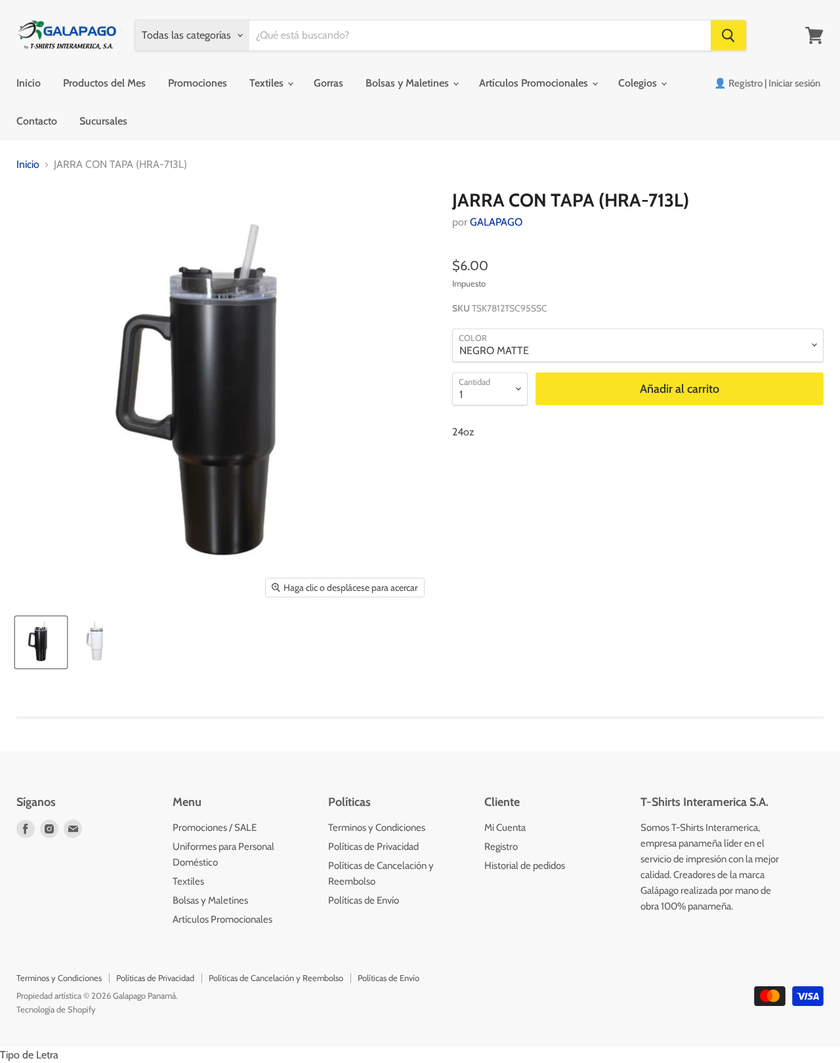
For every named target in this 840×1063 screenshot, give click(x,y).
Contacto (36, 121)
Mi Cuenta (505, 827)
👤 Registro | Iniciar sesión (767, 83)
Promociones (197, 83)
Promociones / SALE (215, 827)
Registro (501, 846)
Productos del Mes (104, 83)
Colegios (639, 83)
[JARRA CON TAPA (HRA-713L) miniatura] (41, 642)
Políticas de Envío (363, 900)
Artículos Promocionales (535, 83)
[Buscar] (728, 35)
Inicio (28, 83)
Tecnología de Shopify (56, 1009)
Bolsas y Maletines (409, 83)
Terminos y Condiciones (376, 827)
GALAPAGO (496, 222)
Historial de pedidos (524, 866)
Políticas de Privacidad (373, 846)
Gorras (328, 83)
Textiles (267, 83)
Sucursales (103, 121)
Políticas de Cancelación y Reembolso (276, 978)
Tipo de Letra (29, 1055)
